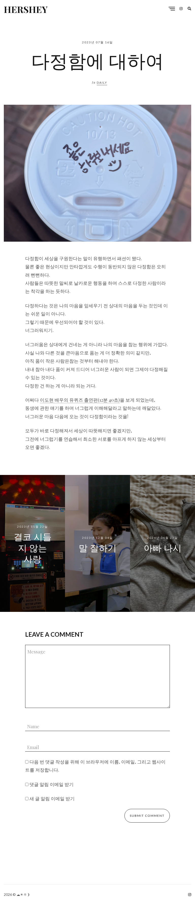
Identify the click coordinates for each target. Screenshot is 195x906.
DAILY (102, 82)
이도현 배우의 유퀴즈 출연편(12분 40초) (80, 400)
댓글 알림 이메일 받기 (51, 784)
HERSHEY (25, 9)
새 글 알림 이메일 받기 (52, 798)
